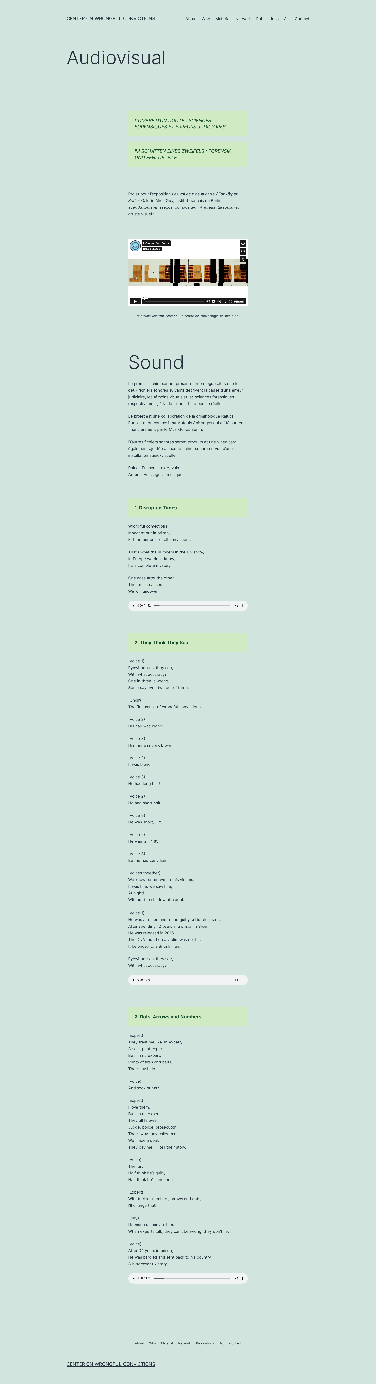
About (191, 18)
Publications (267, 18)
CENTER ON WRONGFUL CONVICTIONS (111, 18)
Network (243, 18)
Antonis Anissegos (155, 207)
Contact (302, 18)
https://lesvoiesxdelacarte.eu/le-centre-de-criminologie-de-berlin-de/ (188, 316)
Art (287, 18)
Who (206, 18)
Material (222, 18)
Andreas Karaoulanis (219, 207)
